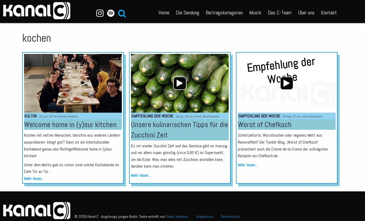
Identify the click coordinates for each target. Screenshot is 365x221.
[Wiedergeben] (180, 83)
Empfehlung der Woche (152, 116)
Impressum (204, 216)
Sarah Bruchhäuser (206, 116)
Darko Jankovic (177, 216)
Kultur (31, 116)
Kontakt (329, 12)
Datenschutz (230, 216)
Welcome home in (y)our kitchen (70, 124)
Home (163, 12)
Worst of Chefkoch (265, 124)
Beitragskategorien (224, 12)
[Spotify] (111, 13)
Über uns (306, 12)
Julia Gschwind (312, 116)
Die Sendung (187, 12)
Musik (255, 12)
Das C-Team (280, 12)
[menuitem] (164, 11)
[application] (180, 83)
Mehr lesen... (34, 178)
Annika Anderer (68, 116)
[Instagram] (100, 13)
